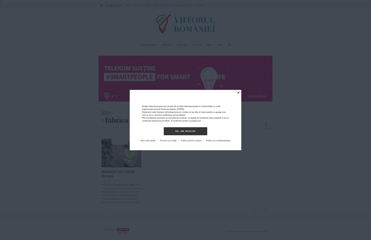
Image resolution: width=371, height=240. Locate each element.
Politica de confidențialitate (218, 141)
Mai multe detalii (148, 141)
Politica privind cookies (191, 141)
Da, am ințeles (185, 131)
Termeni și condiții (168, 141)
